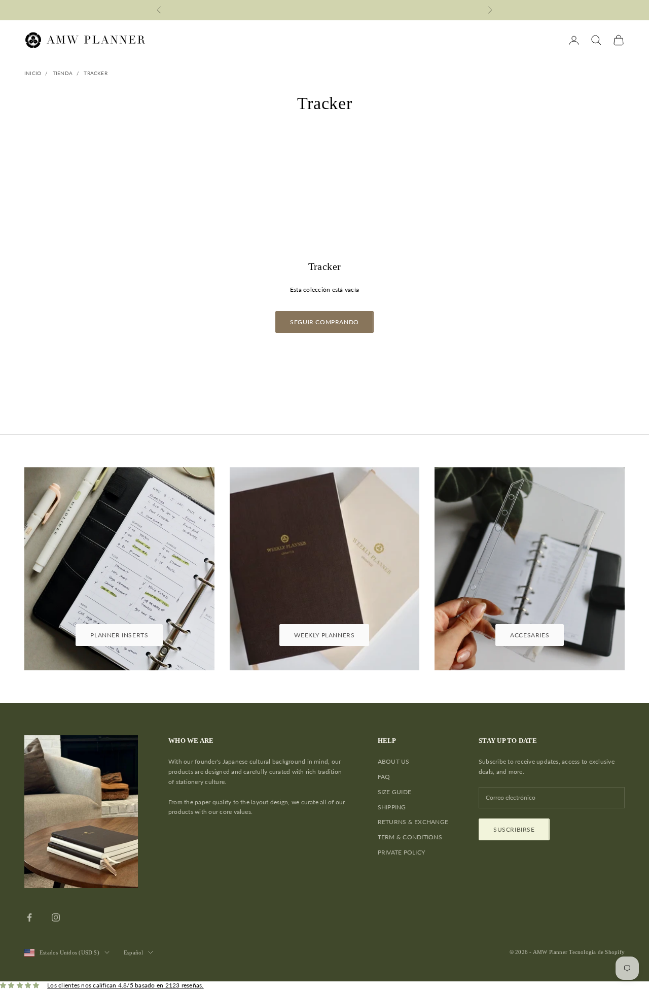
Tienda (63, 73)
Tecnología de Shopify (597, 952)
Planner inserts (119, 635)
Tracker (95, 73)
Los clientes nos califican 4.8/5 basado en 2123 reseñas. (125, 985)
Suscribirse (514, 829)
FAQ (384, 776)
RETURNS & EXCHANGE (413, 822)
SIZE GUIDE (394, 792)
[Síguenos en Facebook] (29, 917)
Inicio (32, 73)
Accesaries (529, 635)
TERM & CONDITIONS (410, 837)
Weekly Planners (324, 635)
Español (133, 952)
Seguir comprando (324, 322)
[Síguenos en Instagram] (56, 917)
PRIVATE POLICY (401, 852)
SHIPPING (392, 807)
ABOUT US (394, 761)
